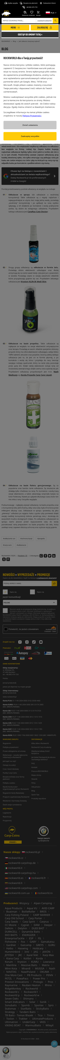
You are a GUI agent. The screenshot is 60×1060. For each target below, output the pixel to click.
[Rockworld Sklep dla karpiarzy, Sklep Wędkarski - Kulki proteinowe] (6, 13)
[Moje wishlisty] (31, 12)
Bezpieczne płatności (30, 3)
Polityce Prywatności (31, 115)
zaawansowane (44, 20)
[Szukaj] (55, 20)
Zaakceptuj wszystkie (30, 136)
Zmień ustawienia (30, 125)
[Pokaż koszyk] (38, 12)
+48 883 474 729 (31, 7)
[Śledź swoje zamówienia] (25, 12)
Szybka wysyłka (13, 3)
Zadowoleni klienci (49, 3)
